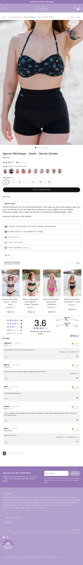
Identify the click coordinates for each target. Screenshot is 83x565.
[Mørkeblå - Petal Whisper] (53, 171)
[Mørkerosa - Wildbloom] (17, 171)
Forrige (71, 17)
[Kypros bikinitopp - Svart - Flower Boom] (11, 282)
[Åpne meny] (4, 8)
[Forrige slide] (68, 263)
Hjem (4, 17)
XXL (41, 182)
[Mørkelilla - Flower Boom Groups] (29, 171)
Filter (7, 338)
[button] (41, 544)
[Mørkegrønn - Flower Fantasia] (59, 171)
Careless (20, 557)
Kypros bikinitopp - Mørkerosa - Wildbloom (51, 301)
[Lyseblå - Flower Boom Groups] (35, 171)
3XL (49, 182)
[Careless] (41, 8)
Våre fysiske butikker (15, 242)
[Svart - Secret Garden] (11, 171)
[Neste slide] (77, 263)
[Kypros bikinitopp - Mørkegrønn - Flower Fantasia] (31, 282)
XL (33, 182)
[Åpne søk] (74, 8)
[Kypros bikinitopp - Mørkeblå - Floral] (72, 282)
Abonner (74, 530)
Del (9, 255)
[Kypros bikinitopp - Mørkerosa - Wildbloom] (52, 282)
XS (6, 182)
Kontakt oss (26, 247)
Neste (78, 17)
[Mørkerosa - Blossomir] (41, 171)
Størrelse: (8, 178)
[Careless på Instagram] (7, 537)
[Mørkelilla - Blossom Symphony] (23, 171)
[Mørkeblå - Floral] (5, 171)
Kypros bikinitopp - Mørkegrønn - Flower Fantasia (31, 301)
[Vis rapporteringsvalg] (77, 357)
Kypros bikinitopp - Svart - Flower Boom (10, 301)
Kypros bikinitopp (15, 17)
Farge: (14, 166)
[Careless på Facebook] (4, 537)
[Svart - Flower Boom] (47, 171)
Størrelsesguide (14, 237)
